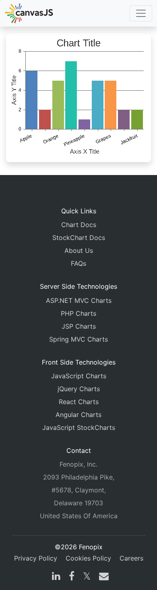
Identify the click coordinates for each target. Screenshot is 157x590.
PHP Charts (78, 313)
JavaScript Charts (78, 376)
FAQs (78, 263)
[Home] (29, 13)
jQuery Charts (79, 389)
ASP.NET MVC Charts (79, 300)
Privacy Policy (35, 558)
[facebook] (72, 577)
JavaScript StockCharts (78, 427)
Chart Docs (78, 225)
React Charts (79, 402)
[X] (87, 577)
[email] (102, 577)
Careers (131, 558)
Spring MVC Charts (78, 339)
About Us (78, 250)
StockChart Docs (78, 237)
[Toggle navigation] (141, 13)
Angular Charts (78, 415)
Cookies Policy (88, 558)
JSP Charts (79, 326)
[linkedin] (56, 577)
